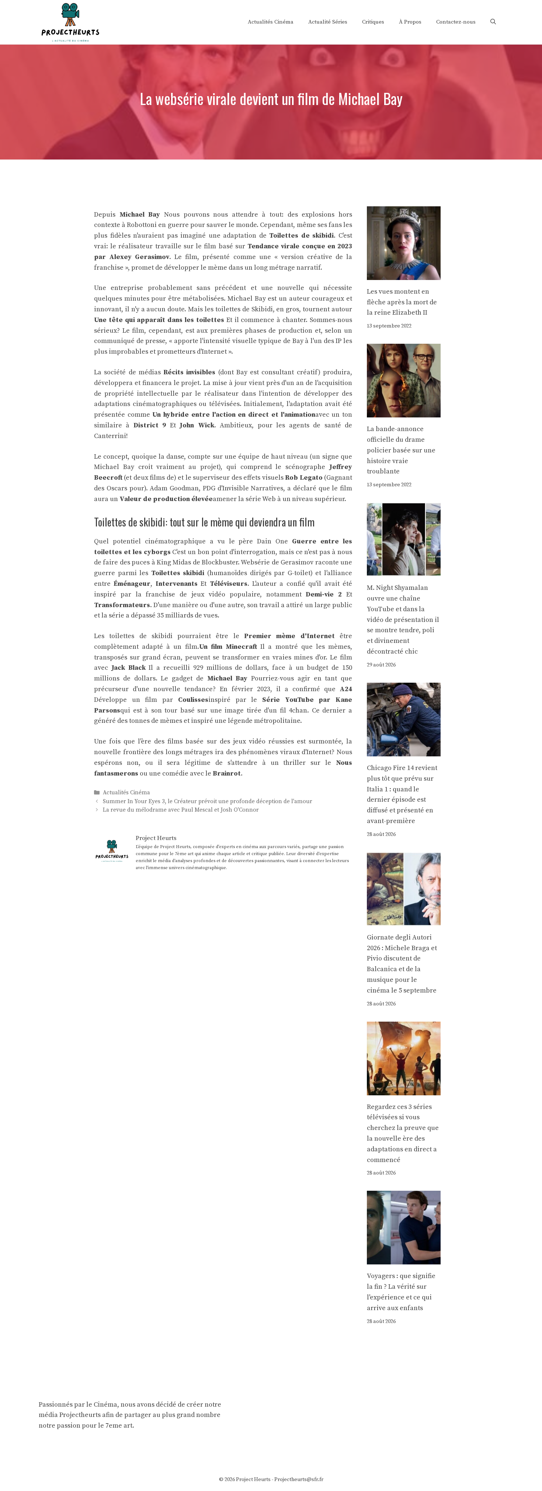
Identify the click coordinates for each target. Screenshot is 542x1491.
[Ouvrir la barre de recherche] (493, 22)
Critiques (373, 21)
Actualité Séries (327, 21)
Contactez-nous (456, 21)
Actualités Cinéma (270, 21)
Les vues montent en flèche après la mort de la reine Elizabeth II (402, 302)
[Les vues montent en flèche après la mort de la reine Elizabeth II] (404, 274)
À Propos (410, 21)
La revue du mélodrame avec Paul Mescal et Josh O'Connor (181, 809)
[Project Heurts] (70, 21)
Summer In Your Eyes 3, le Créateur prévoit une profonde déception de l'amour (207, 801)
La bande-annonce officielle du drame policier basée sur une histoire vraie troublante (401, 450)
